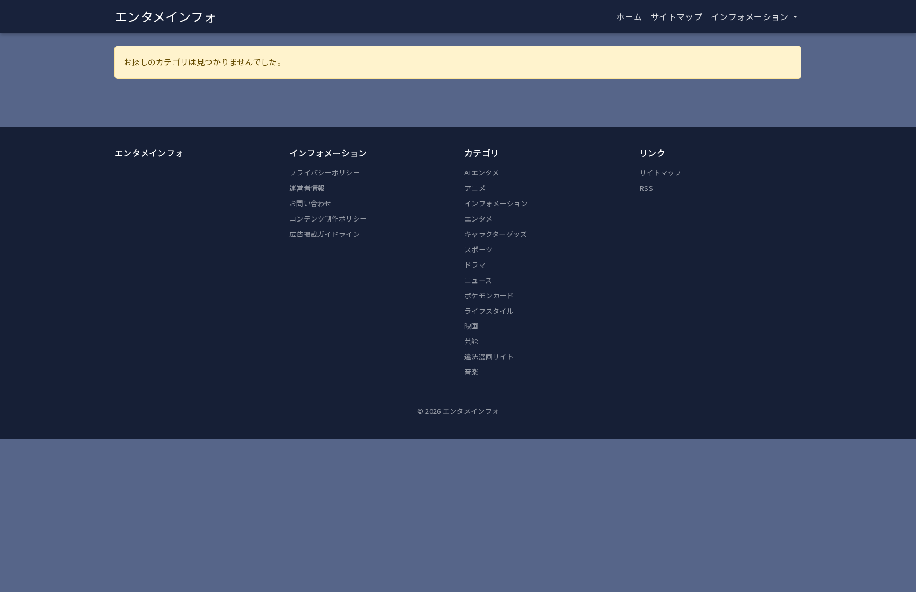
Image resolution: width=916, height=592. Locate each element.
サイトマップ (676, 16)
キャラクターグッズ (495, 234)
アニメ (475, 188)
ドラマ (475, 265)
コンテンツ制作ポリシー (328, 219)
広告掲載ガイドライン (324, 234)
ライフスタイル (489, 311)
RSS (646, 188)
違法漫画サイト (489, 356)
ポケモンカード (489, 295)
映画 (471, 326)
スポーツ (478, 249)
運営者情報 (307, 188)
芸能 (471, 341)
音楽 (471, 372)
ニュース (478, 280)
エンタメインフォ (165, 16)
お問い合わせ (310, 203)
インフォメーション (496, 203)
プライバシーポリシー (324, 172)
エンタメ (478, 219)
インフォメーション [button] (751, 16)
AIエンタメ (481, 172)
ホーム (629, 16)
